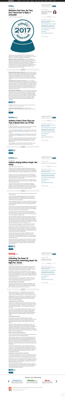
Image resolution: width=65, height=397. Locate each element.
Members (32, 0)
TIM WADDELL (43, 259)
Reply (9, 110)
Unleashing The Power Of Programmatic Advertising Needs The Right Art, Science (48, 26)
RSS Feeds (28, 387)
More (36, 0)
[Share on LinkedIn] (12, 102)
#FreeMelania (43, 31)
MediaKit (20, 387)
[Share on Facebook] (10, 102)
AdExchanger (19, 135)
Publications (19, 0)
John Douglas (11, 166)
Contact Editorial (24, 387)
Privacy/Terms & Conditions (38, 387)
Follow (54, 0)
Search (39, 1)
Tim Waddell (11, 264)
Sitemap (32, 387)
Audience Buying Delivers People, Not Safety (48, 23)
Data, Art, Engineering (45, 29)
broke (19, 130)
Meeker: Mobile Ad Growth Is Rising (47, 33)
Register (46, 0)
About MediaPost (15, 387)
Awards (28, 0)
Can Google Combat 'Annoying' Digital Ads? (48, 28)
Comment (11, 112)
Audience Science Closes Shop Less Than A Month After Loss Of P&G (48, 22)
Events (24, 0)
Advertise (50, 0)
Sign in (42, 0)
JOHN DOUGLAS (43, 163)
